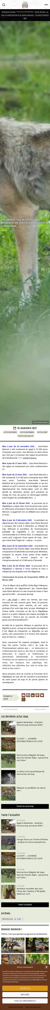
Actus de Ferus (10, 432)
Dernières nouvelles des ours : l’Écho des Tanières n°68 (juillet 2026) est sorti (31, 891)
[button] (46, 967)
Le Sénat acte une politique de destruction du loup (30, 772)
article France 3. (30, 458)
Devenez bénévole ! (11, 929)
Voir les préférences (25, 1001)
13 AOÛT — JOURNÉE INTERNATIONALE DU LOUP (30, 740)
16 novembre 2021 (27, 428)
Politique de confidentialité (32, 1007)
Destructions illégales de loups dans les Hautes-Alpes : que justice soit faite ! (32, 758)
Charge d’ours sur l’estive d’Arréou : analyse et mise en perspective (32, 840)
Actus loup (42, 432)
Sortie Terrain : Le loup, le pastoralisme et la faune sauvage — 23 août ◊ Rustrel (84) (25, 15)
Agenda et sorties (9, 12)
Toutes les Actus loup (24, 806)
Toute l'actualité (25, 436)
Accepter (25, 988)
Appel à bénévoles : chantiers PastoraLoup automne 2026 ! (30, 723)
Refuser (25, 994)
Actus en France (27, 432)
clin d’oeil (12, 599)
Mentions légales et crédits (15, 1007)
